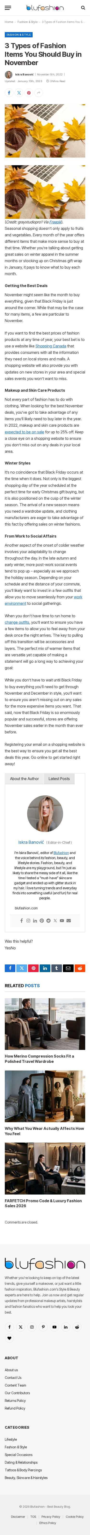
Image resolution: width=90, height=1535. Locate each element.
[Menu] (8, 7)
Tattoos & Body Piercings (23, 1470)
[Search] (82, 7)
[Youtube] (62, 920)
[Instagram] (28, 920)
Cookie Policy (75, 1516)
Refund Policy (15, 1408)
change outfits (17, 622)
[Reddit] (48, 920)
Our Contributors (17, 1393)
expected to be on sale (24, 432)
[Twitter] (55, 920)
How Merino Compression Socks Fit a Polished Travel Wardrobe (39, 1059)
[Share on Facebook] (9, 92)
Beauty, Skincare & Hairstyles (26, 1478)
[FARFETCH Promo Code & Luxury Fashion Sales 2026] (45, 1168)
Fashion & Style (27, 22)
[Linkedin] (35, 920)
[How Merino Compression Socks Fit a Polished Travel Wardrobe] (45, 1024)
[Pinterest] (42, 920)
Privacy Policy (51, 1516)
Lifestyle (11, 1439)
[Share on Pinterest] (28, 92)
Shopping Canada (51, 346)
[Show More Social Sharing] (38, 92)
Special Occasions (18, 1455)
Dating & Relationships (21, 1462)
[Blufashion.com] (45, 7)
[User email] (68, 920)
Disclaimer (18, 1516)
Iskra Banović (24, 74)
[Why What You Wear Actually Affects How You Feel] (45, 1096)
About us (11, 1370)
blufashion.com (26, 908)
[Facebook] (21, 920)
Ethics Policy (47, 1523)
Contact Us (13, 1378)
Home (9, 22)
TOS (33, 1516)
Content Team (15, 1385)
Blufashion (61, 853)
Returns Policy (15, 1401)
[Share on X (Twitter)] (19, 92)
